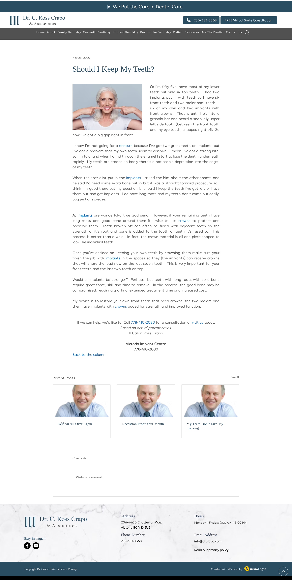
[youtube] (36, 545)
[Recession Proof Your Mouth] (146, 401)
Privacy (72, 569)
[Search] (247, 32)
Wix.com (233, 569)
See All (235, 377)
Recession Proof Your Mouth (143, 424)
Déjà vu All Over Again (75, 424)
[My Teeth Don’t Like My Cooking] (210, 401)
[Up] (283, 571)
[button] (212, 32)
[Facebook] (27, 545)
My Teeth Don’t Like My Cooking (205, 426)
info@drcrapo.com (207, 541)
